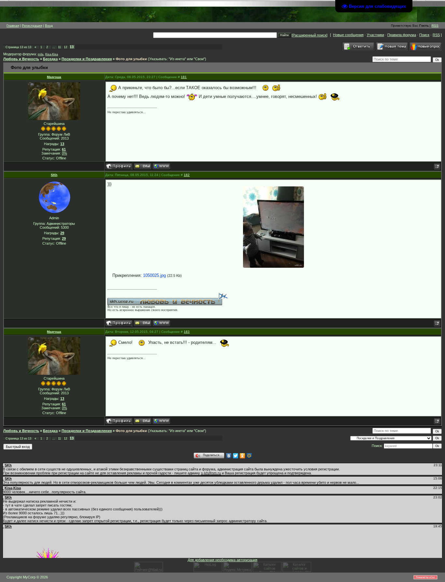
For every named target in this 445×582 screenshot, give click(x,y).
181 (184, 77)
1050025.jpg (154, 275)
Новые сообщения (348, 35)
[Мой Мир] (249, 456)
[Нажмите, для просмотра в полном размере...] (273, 227)
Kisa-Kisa (51, 54)
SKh (54, 175)
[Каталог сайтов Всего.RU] (267, 571)
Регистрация (32, 25)
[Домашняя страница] (161, 166)
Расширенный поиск (309, 35)
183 (187, 331)
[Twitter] (235, 456)
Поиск (424, 35)
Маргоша (54, 77)
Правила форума (401, 35)
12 (65, 47)
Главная (13, 25)
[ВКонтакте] (228, 456)
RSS (435, 25)
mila (40, 54)
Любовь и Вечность (21, 59)
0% (64, 153)
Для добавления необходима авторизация (222, 560)
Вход (49, 25)
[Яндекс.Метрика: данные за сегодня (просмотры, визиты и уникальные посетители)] (237, 567)
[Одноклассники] (242, 456)
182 (187, 175)
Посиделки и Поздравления (87, 59)
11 (59, 47)
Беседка (50, 59)
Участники (375, 35)
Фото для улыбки (131, 59)
